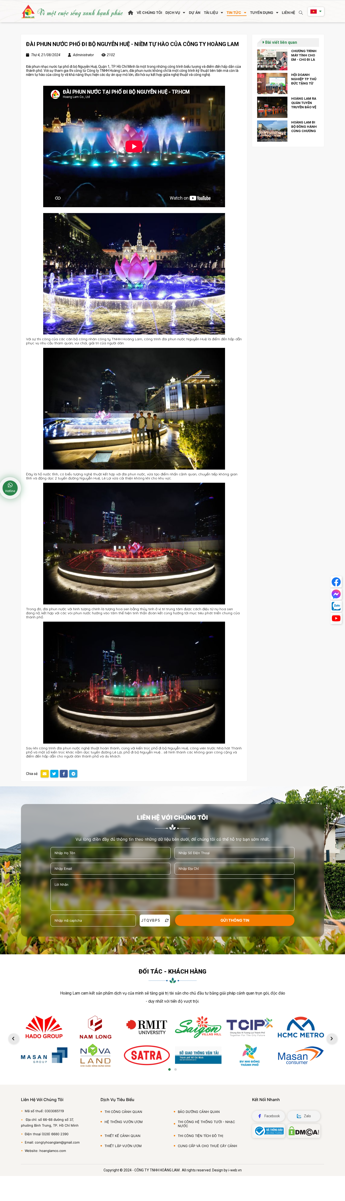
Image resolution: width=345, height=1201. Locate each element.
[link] (149, 12)
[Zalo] (336, 606)
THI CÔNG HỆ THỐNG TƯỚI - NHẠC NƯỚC (206, 1124)
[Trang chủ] (130, 12)
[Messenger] (336, 594)
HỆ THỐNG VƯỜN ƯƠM (124, 1122)
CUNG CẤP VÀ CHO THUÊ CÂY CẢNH (207, 1146)
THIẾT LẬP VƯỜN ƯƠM (123, 1146)
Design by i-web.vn (227, 1170)
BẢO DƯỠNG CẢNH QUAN (199, 1112)
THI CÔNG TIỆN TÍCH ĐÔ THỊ (200, 1136)
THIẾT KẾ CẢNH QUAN (122, 1136)
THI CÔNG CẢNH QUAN (123, 1112)
